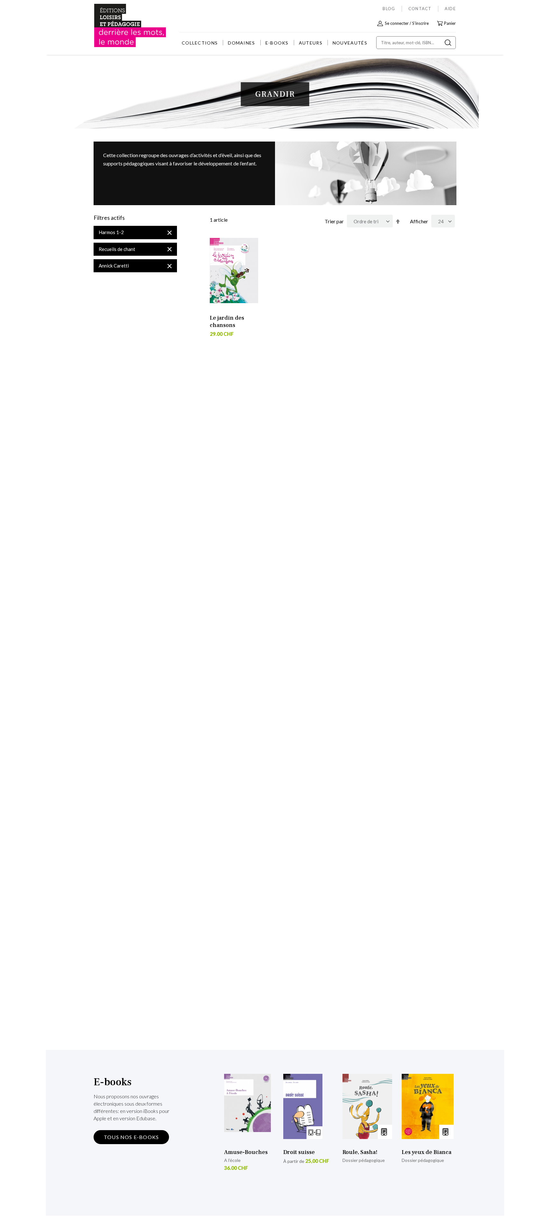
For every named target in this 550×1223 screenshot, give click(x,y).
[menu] (274, 43)
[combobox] (416, 42)
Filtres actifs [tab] (109, 218)
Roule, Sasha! (359, 1152)
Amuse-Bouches (246, 1152)
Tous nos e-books (131, 1137)
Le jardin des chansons (227, 321)
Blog (389, 8)
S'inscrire (420, 23)
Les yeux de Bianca (426, 1152)
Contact (420, 8)
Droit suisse (299, 1152)
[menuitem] (199, 43)
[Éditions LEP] (117, 26)
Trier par (334, 221)
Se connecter (397, 23)
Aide (450, 8)
